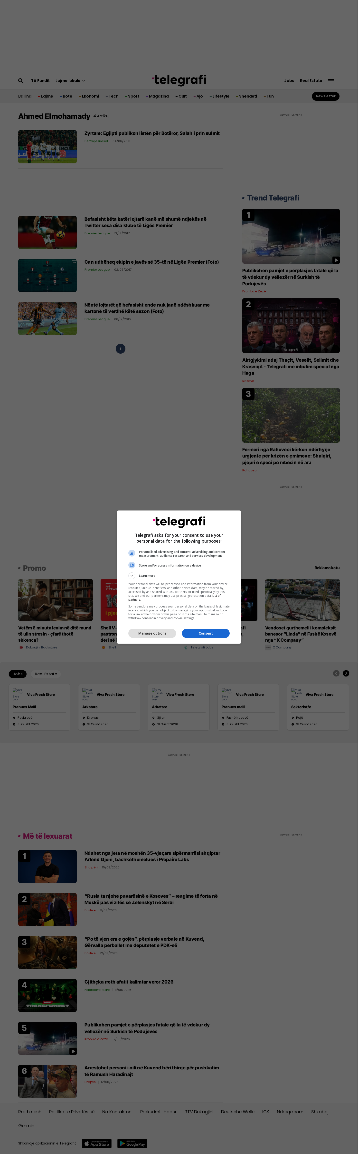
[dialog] (179, 577)
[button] (179, 575)
